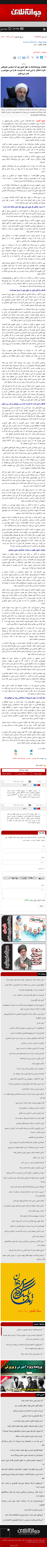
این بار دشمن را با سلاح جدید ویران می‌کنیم (28, 1410)
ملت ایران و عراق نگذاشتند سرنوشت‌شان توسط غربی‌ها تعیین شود (22, 1476)
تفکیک (15, 758)
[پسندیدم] (45, 57)
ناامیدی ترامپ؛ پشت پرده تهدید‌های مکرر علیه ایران (26, 1053)
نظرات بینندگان (23, 770)
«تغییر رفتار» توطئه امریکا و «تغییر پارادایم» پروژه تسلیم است (23, 1206)
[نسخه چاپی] (14, 57)
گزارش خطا (39, 765)
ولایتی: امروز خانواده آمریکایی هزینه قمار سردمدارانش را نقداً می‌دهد (24, 1180)
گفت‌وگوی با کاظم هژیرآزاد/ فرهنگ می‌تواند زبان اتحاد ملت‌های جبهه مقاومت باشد (24, 1346)
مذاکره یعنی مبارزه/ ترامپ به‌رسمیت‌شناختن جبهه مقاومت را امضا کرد (24, 1096)
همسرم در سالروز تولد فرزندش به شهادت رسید (28, 995)
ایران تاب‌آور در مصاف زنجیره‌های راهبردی (30, 1123)
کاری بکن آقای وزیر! (37, 1000)
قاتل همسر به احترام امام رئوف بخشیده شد (29, 1118)
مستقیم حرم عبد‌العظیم (36, 1137)
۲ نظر (35, 45)
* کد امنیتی (41, 869)
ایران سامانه (6, 1545)
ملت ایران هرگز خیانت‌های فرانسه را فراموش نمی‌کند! (26, 1084)
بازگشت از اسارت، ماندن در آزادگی (32, 1043)
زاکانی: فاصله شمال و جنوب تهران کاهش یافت (28, 1152)
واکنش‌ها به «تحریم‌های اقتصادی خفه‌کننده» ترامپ (27, 1033)
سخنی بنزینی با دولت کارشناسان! (33, 1089)
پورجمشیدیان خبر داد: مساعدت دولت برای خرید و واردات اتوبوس (22, 1503)
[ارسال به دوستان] (19, 57)
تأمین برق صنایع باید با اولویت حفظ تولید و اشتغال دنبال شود (22, 1469)
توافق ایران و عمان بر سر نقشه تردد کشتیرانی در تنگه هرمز (24, 985)
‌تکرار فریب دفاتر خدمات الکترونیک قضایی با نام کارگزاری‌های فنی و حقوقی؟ (24, 1016)
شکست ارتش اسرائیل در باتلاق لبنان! (31, 1108)
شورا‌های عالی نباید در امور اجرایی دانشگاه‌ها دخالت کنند (24, 1515)
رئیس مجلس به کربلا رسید (33, 1510)
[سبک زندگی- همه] (23, 1292)
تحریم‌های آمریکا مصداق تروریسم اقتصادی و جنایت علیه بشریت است (22, 1485)
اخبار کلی (36, 52)
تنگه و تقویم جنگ (38, 1063)
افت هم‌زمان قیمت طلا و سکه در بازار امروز (30, 1103)
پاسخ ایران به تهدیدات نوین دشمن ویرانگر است (27, 1455)
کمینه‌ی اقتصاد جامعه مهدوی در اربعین (29, 1329)
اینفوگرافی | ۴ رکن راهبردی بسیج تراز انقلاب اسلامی (27, 1028)
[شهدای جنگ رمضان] (23, 928)
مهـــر (39, 748)
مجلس (28, 758)
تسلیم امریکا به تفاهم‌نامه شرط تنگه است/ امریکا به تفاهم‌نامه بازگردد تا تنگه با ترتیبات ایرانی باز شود (24, 1007)
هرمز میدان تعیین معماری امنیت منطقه (29, 1436)
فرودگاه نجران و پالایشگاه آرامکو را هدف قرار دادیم (27, 1186)
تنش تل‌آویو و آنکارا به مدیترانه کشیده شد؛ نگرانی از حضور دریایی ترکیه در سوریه (25, 1130)
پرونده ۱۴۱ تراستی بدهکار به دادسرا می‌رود (30, 1048)
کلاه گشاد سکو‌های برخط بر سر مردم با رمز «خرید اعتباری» (24, 1038)
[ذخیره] (23, 57)
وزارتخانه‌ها (21, 758)
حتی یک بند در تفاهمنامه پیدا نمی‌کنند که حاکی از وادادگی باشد (22, 1443)
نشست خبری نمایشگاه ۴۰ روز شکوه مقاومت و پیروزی (26, 1147)
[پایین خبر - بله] (16, 751)
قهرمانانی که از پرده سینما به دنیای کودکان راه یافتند (26, 1226)
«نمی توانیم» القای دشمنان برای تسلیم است (28, 1421)
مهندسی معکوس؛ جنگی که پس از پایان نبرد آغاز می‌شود (25, 1172)
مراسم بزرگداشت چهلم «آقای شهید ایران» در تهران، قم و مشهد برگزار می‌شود (24, 1257)
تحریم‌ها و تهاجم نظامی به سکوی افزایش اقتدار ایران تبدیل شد (22, 1462)
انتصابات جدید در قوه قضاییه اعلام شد (31, 990)
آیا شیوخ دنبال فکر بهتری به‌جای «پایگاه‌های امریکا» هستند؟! (23, 1431)
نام (43, 846)
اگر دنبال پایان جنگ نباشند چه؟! (31, 1354)
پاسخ (24, 785)
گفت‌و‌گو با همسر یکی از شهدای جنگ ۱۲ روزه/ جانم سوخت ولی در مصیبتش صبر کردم (23, 1337)
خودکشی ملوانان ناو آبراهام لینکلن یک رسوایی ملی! (26, 1142)
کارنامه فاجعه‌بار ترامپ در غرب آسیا (32, 1162)
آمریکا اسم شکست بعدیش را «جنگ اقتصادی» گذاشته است (23, 1520)
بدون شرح (40, 1023)
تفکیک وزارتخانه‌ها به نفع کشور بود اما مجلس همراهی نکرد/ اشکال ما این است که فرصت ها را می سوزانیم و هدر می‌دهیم (23, 70)
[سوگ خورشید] (23, 957)
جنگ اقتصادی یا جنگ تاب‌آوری (32, 1416)
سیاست (43, 52)
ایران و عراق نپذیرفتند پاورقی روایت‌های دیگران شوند (25, 1426)
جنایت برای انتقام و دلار (36, 1211)
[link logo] (19, 11)
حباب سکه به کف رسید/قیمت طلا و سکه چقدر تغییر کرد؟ (25, 979)
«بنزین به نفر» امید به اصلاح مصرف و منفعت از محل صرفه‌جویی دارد (27, 1194)
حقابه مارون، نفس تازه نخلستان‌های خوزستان (28, 1200)
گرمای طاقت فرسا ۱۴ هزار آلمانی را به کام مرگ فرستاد (26, 1250)
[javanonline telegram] (41, 57)
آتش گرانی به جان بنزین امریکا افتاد (32, 1058)
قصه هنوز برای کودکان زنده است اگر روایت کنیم (27, 1221)
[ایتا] (16, 754)
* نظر (43, 885)
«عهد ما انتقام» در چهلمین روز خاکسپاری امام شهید (27, 1079)
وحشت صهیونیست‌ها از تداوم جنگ (32, 1216)
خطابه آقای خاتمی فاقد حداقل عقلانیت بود (29, 1405)
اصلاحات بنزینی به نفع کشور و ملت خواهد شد (28, 1073)
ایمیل (42, 857)
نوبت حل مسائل (38, 1157)
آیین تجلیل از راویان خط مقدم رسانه (32, 1167)
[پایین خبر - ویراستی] (31, 751)
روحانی (34, 758)
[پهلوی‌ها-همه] (23, 1384)
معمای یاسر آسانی (38, 1236)
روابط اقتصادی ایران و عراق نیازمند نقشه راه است (26, 1450)
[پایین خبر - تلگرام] (31, 754)
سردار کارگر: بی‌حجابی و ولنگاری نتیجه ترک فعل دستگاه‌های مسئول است (25, 1243)
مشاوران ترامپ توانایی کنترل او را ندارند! (30, 1068)
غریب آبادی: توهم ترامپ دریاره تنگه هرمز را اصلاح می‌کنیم (24, 1231)
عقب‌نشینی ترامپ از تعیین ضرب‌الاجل (31, 1113)
